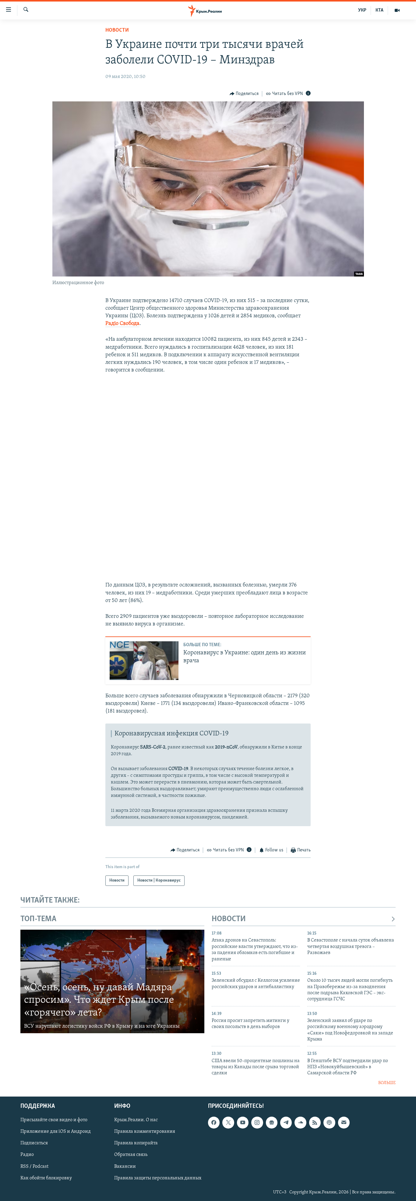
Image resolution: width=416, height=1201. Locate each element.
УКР (362, 10)
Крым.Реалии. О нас (136, 1120)
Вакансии (125, 1166)
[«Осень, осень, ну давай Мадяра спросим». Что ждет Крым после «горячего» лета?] (112, 981)
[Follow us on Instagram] (257, 1123)
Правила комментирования (144, 1131)
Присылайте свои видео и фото (53, 1120)
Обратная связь (130, 1155)
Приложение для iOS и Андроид (55, 1131)
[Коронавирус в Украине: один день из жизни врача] (144, 660)
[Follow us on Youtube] (243, 1123)
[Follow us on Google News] (271, 1123)
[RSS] (315, 1123)
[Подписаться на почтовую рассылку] (344, 1123)
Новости (117, 30)
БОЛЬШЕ (387, 1083)
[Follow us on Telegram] (286, 1123)
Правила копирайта (136, 1143)
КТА (379, 10)
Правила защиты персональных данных (157, 1178)
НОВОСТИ (229, 919)
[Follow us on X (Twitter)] (228, 1123)
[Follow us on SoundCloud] (300, 1123)
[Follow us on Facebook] (214, 1123)
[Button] (244, 94)
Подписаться (34, 1143)
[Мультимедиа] (397, 10)
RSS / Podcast (34, 1166)
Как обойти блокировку (46, 1178)
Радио (27, 1155)
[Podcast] (329, 1123)
